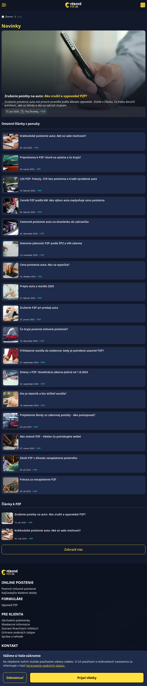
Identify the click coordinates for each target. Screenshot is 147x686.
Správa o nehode (12, 636)
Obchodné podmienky (16, 620)
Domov (9, 16)
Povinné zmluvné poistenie (19, 589)
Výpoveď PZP (10, 605)
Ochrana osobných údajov (18, 632)
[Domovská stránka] (73, 5)
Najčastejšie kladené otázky (19, 593)
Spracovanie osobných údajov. (45, 665)
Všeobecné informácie (16, 624)
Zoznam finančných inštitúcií (20, 628)
